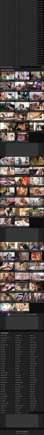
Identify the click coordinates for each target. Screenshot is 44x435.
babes (2, 349)
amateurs (3, 340)
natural (17, 393)
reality (32, 349)
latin (17, 370)
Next (35, 314)
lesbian (17, 375)
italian (17, 356)
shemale (32, 365)
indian (17, 349)
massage (17, 379)
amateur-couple (4, 337)
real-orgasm (33, 347)
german (2, 410)
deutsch (2, 379)
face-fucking (3, 396)
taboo (32, 370)
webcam (32, 398)
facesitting (3, 398)
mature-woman (19, 386)
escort (2, 391)
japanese (18, 361)
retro (31, 354)
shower (32, 368)
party (31, 340)
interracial (18, 354)
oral (17, 410)
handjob (17, 342)
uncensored (33, 382)
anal (2, 342)
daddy (2, 370)
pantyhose (32, 337)
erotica (2, 389)
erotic (2, 386)
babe (2, 347)
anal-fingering (4, 344)
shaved (32, 361)
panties (32, 335)
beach (2, 356)
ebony (2, 384)
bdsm (2, 354)
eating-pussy (3, 382)
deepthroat (3, 375)
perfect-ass (33, 342)
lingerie (17, 377)
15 (27, 314)
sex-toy (32, 358)
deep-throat (3, 372)
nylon (17, 400)
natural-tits (18, 396)
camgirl (2, 358)
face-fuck (3, 393)
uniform (32, 384)
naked (17, 391)
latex (17, 368)
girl (2, 412)
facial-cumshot (4, 403)
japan (17, 358)
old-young (18, 407)
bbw (2, 351)
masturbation (18, 382)
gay (2, 407)
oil (16, 403)
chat (2, 368)
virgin (32, 393)
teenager (32, 377)
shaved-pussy (33, 363)
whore (32, 407)
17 (32, 314)
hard (17, 344)
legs (17, 372)
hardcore (18, 347)
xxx (31, 410)
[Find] (43, 67)
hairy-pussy (18, 340)
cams (2, 361)
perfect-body (33, 344)
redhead (32, 351)
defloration (3, 377)
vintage (32, 391)
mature (17, 384)
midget (17, 389)
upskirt (32, 386)
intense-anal (18, 351)
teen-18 (32, 375)
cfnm (2, 365)
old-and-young (19, 405)
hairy (17, 337)
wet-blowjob (33, 400)
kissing (17, 365)
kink (17, 363)
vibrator (32, 389)
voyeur (32, 396)
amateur (3, 335)
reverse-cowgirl (34, 356)
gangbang (3, 405)
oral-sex (17, 412)
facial (2, 400)
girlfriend (18, 335)
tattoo (32, 372)
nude (17, 398)
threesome (33, 379)
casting (2, 363)
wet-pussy (33, 403)
